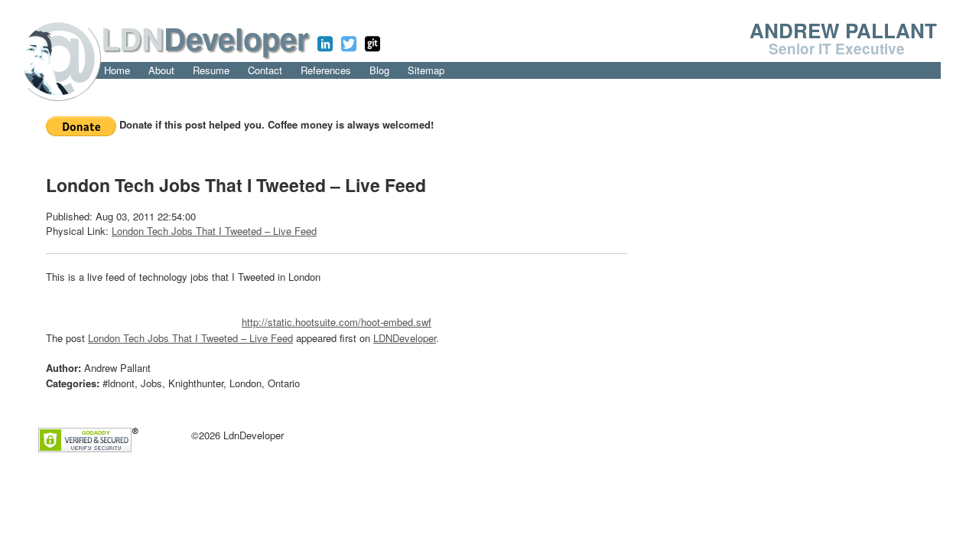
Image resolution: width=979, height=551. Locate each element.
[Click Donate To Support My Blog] (82, 124)
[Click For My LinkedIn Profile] (325, 44)
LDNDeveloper (404, 338)
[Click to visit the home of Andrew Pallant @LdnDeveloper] (58, 56)
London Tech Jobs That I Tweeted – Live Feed (214, 230)
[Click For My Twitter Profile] (348, 44)
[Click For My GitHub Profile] (372, 44)
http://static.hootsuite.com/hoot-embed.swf (336, 322)
